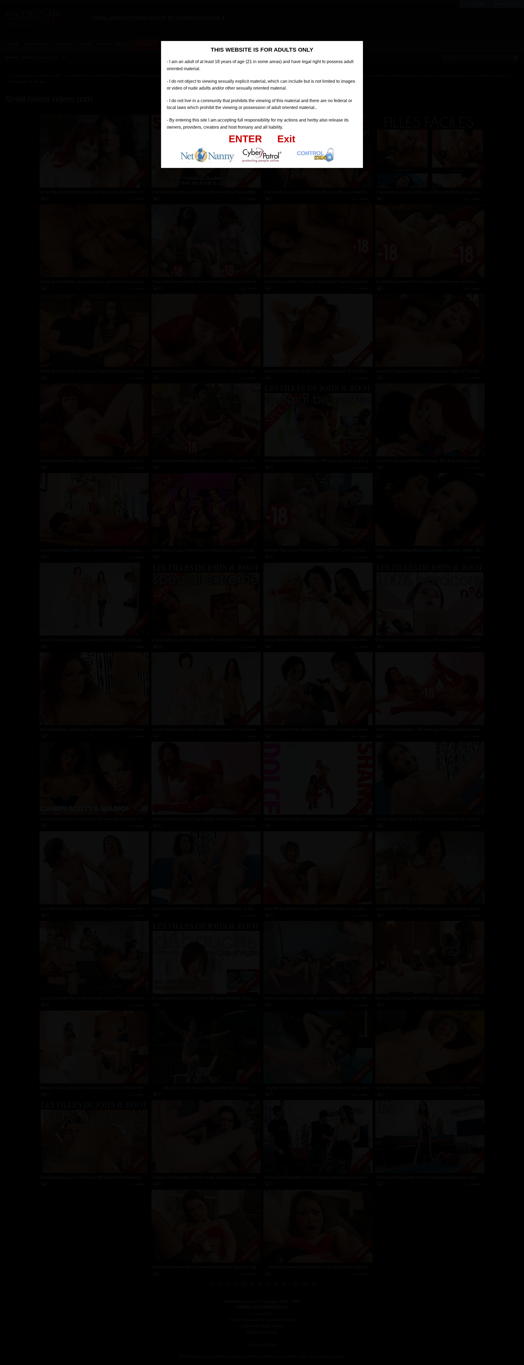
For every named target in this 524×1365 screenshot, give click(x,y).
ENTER (245, 138)
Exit (286, 138)
